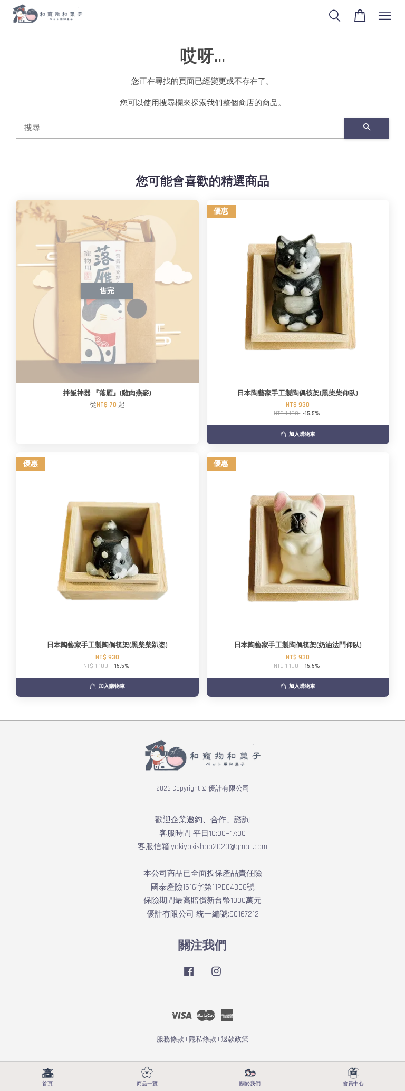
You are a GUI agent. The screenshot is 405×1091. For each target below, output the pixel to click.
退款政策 (234, 1039)
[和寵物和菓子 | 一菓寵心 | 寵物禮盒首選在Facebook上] (188, 976)
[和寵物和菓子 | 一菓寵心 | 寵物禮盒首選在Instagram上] (216, 976)
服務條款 (170, 1039)
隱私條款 (202, 1039)
